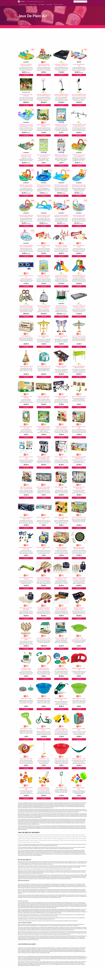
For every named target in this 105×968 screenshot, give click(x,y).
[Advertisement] (52, 38)
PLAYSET (22, 1)
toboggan (41, 906)
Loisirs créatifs (49, 4)
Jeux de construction (33, 4)
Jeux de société (42, 4)
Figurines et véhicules (23, 4)
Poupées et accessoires (58, 4)
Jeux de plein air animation (24, 26)
